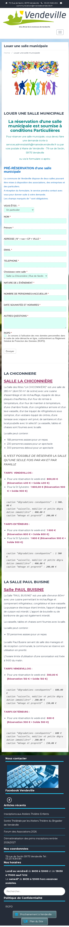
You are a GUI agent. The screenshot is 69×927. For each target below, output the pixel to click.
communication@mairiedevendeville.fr (35, 5)
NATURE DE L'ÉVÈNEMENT (19, 283)
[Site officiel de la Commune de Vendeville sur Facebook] (9, 800)
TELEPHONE (11, 261)
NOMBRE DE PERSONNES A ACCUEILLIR (26, 294)
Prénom (8, 228)
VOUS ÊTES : (11, 206)
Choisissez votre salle (15, 272)
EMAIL (8, 250)
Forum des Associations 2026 (20, 831)
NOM (7, 217)
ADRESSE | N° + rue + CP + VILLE (22, 239)
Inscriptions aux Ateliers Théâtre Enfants (26, 814)
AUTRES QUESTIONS (16, 316)
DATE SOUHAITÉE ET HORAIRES (22, 305)
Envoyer (10, 351)
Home (7, 53)
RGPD (8, 333)
